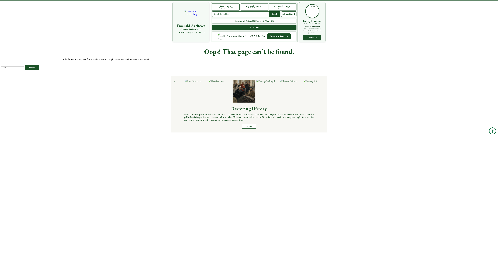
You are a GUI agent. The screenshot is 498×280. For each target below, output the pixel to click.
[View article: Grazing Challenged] (263, 91)
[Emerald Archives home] (191, 16)
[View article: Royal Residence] (192, 91)
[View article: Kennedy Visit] (310, 91)
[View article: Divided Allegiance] (239, 91)
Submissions (249, 126)
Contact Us (312, 37)
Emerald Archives (191, 26)
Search (274, 14)
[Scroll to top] (492, 130)
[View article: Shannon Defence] (286, 91)
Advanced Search (288, 14)
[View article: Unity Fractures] (215, 91)
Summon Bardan (279, 36)
